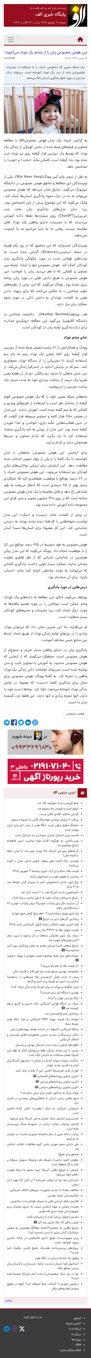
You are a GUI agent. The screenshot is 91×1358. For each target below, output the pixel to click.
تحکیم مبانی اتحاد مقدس (63, 1196)
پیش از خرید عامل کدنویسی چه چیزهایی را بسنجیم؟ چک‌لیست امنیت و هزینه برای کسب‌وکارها (43, 979)
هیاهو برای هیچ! (68, 1154)
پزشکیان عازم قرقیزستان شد (62, 1014)
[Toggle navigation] (11, 40)
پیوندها (76, 1340)
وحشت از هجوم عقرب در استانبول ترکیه (54, 877)
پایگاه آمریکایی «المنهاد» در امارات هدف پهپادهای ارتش (44, 1029)
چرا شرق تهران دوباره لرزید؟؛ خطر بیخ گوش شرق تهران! (45, 913)
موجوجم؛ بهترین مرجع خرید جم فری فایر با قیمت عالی (46, 971)
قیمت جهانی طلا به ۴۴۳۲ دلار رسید (56, 930)
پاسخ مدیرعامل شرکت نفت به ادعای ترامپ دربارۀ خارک (45, 898)
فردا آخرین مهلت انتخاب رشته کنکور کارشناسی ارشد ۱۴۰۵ (44, 925)
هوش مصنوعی (75, 714)
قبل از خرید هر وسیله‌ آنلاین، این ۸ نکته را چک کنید (47, 1071)
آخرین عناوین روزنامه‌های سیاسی (58, 1087)
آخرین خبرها (73, 1323)
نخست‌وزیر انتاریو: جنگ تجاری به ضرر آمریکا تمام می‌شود (44, 1119)
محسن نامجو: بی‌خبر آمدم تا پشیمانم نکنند (53, 1217)
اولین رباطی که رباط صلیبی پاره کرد (58, 1222)
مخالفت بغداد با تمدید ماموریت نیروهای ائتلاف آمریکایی (44, 1190)
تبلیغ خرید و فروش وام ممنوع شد (58, 809)
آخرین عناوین (66, 793)
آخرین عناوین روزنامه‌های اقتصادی (58, 1076)
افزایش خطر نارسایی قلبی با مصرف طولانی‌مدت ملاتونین (44, 1201)
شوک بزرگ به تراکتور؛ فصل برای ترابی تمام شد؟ (49, 1093)
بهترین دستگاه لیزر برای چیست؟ (59, 993)
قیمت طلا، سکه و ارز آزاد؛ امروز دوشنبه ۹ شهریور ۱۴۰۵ (45, 871)
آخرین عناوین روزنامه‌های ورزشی (59, 1082)
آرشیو (77, 1318)
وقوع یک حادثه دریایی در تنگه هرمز (57, 1258)
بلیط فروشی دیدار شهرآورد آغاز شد (58, 803)
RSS (78, 1345)
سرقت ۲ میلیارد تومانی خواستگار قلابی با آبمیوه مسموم (45, 820)
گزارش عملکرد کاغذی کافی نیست (59, 814)
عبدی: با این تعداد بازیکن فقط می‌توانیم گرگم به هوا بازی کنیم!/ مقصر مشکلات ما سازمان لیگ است (43, 1053)
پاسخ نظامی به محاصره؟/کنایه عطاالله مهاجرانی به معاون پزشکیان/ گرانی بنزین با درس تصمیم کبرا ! (43, 1230)
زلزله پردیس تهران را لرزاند (63, 998)
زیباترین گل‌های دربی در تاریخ (60, 919)
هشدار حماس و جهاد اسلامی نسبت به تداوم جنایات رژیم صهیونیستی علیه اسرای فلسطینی (43, 1209)
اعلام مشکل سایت (70, 1350)
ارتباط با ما (75, 1329)
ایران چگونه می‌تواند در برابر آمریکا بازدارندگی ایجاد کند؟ (45, 987)
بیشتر (8, 1301)
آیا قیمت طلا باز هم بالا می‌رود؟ (60, 966)
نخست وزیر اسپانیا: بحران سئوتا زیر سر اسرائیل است (47, 835)
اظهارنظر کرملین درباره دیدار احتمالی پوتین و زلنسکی (47, 1045)
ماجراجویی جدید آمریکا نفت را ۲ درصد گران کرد (50, 892)
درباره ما (76, 1334)
